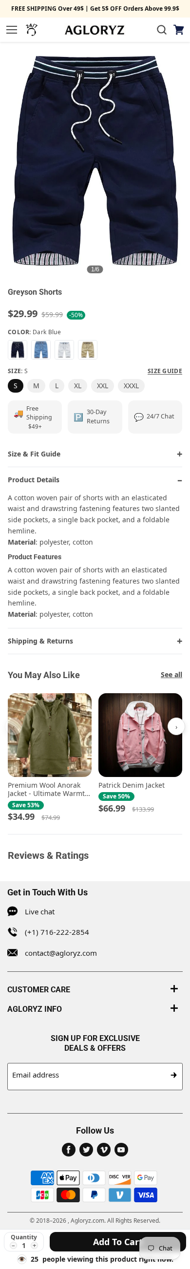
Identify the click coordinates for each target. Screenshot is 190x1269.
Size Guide (165, 371)
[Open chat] (31, 29)
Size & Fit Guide (34, 453)
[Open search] (162, 29)
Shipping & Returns (40, 640)
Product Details (33, 479)
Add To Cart (118, 1242)
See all (171, 674)
